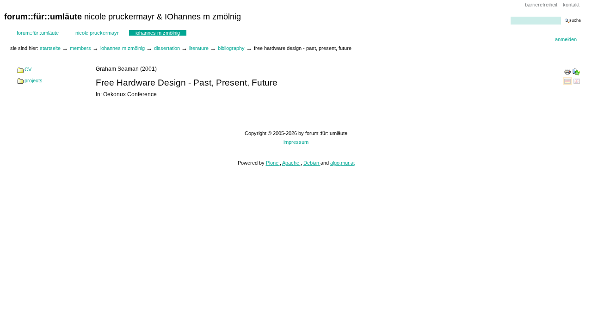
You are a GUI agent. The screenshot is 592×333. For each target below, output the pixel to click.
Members (80, 48)
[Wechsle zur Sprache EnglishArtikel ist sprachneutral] (577, 81)
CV (28, 69)
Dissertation (167, 48)
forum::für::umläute (38, 33)
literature (199, 48)
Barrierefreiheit (541, 4)
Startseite (50, 48)
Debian (312, 163)
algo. (335, 163)
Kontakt (571, 4)
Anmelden (566, 39)
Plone (273, 163)
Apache (291, 163)
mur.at (348, 163)
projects (34, 80)
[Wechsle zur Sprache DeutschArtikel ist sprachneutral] (568, 81)
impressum (296, 142)
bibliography (231, 48)
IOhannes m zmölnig (158, 33)
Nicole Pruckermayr (97, 33)
